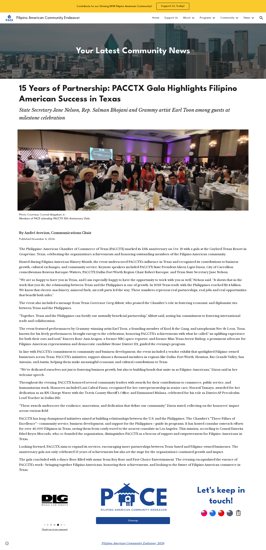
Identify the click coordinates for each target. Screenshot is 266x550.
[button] (261, 18)
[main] (133, 51)
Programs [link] (205, 18)
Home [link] (155, 18)
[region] (133, 6)
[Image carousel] (54, 504)
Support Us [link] (171, 18)
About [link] (187, 18)
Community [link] (227, 18)
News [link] (247, 18)
